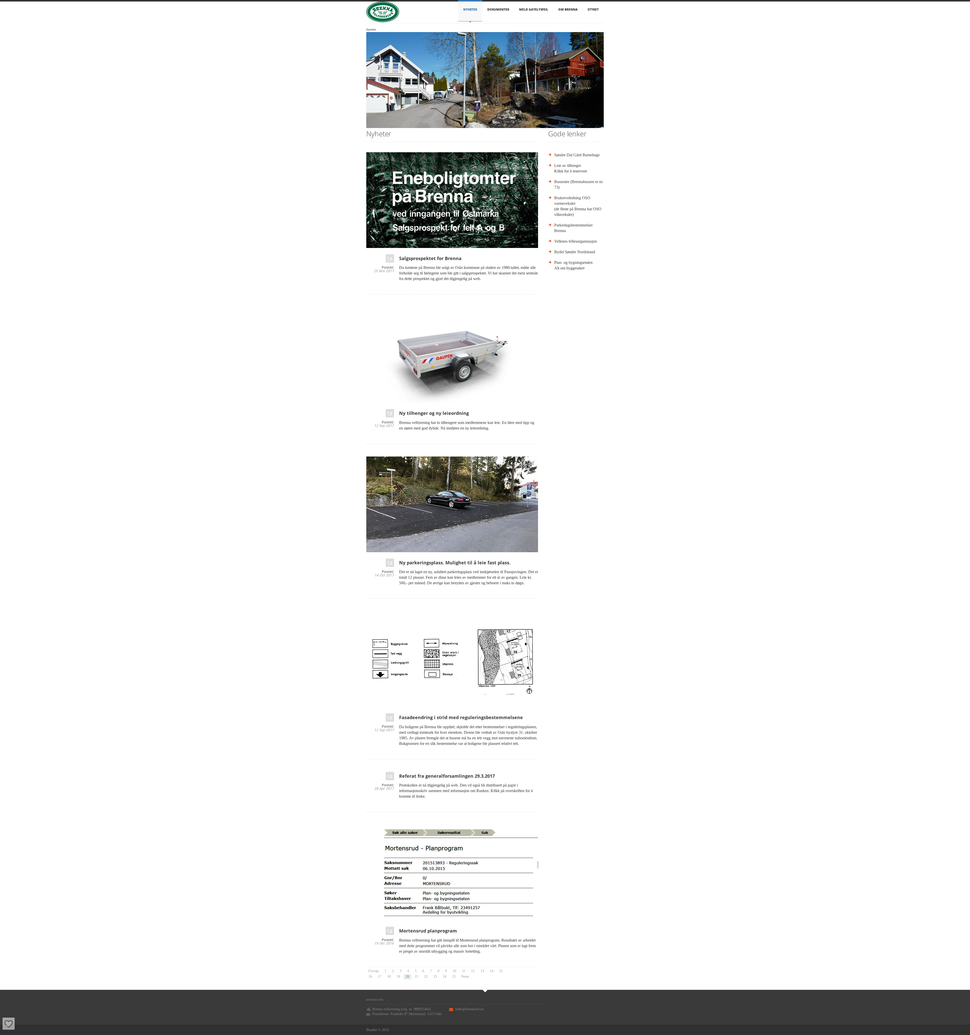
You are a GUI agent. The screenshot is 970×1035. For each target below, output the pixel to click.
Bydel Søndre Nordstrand (574, 252)
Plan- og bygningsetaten (573, 262)
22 (426, 976)
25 (454, 976)
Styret (593, 9)
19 (398, 976)
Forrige (373, 971)
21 (416, 976)
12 (473, 971)
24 (444, 976)
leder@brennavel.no (469, 1009)
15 (501, 971)
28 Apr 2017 (384, 788)
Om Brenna (567, 9)
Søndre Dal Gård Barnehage (577, 155)
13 (482, 971)
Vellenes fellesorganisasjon (575, 241)
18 (389, 976)
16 (370, 976)
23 (435, 976)
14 (491, 971)
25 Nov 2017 (384, 271)
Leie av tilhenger (567, 165)
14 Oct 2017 (384, 575)
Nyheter (470, 9)
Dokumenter (498, 9)
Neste (465, 976)
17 (379, 976)
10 (454, 971)
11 (463, 971)
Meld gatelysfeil (533, 9)
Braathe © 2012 (377, 1030)
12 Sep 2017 (384, 425)
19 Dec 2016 (384, 943)
